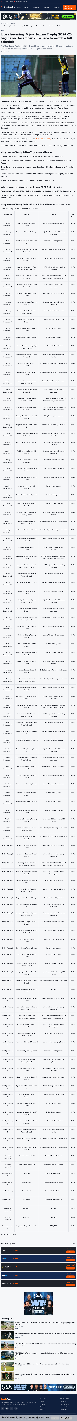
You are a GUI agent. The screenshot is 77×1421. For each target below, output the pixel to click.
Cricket (26, 7)
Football (36, 7)
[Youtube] (16, 1408)
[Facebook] (2, 1408)
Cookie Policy (64, 1409)
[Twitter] (7, 1408)
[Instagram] (11, 1408)
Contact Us (63, 1401)
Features (17, 1337)
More (73, 1243)
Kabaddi (46, 7)
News (13, 23)
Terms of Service (65, 1404)
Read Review (70, 1249)
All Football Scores (21, 1)
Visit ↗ (70, 1251)
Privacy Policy (64, 1407)
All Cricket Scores (7, 1)
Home (19, 7)
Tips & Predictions (68, 7)
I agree (55, 1418)
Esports (56, 7)
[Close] (74, 1418)
